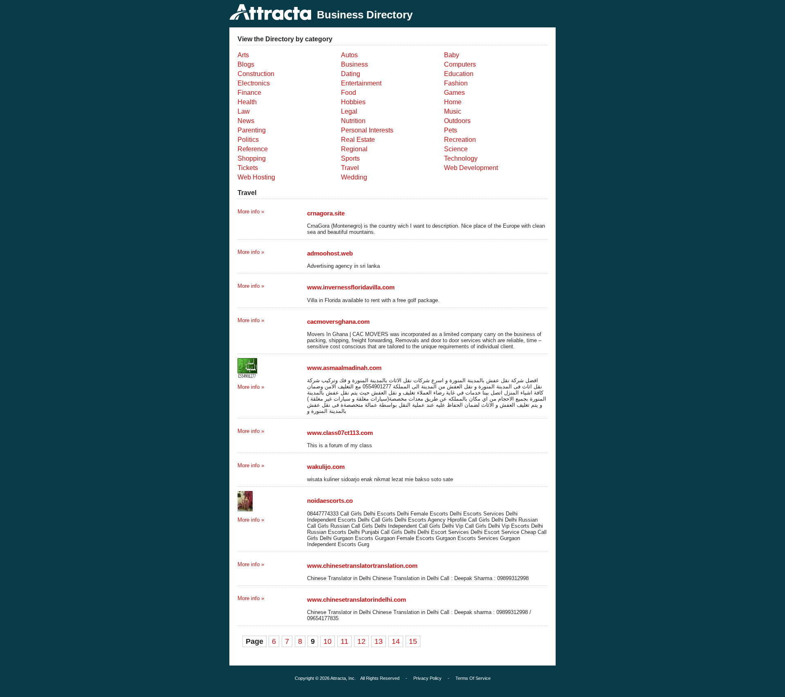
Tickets (248, 167)
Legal (349, 111)
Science (456, 149)
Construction (256, 73)
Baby (451, 55)
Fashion (456, 83)
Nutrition (353, 120)
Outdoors (457, 120)
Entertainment (361, 83)
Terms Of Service (473, 678)
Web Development (471, 167)
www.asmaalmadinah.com (344, 367)
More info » (251, 211)
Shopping (252, 158)
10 (327, 641)
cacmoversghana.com (338, 321)
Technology (461, 158)
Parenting (252, 130)
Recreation (460, 139)
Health (247, 102)
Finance (249, 92)
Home (453, 102)
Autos (349, 55)
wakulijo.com (326, 466)
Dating (350, 73)
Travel (350, 167)
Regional (354, 149)
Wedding (354, 177)
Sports (350, 158)
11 (344, 641)
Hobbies (353, 102)
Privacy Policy (427, 678)
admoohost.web (330, 253)
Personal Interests (367, 130)
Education (458, 73)
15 (413, 641)
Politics (248, 139)
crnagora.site (326, 213)
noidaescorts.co (330, 500)
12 (361, 641)
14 (396, 641)
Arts (243, 55)
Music (452, 111)
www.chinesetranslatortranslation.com (362, 565)
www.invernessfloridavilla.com (351, 287)
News (246, 120)
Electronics (254, 83)
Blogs (246, 64)
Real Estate (358, 139)
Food (348, 92)
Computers (460, 64)
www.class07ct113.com (340, 432)
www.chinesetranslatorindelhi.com (356, 599)
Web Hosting (256, 177)
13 (379, 641)
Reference (253, 149)
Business (354, 64)
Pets (450, 130)
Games (454, 92)
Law (244, 111)
